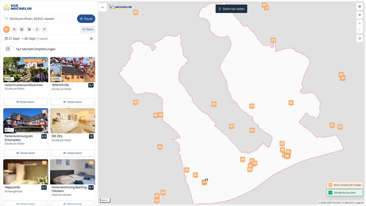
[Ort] (359, 38)
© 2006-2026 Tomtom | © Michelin (336, 202)
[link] (345, 185)
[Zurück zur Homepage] (18, 7)
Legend (359, 202)
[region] (231, 103)
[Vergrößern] (359, 23)
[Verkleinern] (359, 30)
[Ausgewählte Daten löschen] (92, 38)
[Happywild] (25, 171)
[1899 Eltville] (72, 69)
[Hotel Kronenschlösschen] (25, 69)
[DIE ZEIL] (72, 120)
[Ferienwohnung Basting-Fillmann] (72, 171)
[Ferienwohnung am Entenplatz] (25, 120)
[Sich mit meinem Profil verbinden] (359, 6)
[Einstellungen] (359, 14)
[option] (6, 29)
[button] (204, 182)
